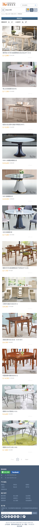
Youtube (2, 516)
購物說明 (3, 498)
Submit (34, 513)
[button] (9, 22)
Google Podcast (18, 516)
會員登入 (15, 498)
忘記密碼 (28, 495)
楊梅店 (3, 484)
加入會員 (15, 500)
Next (26, 459)
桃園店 (27, 484)
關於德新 (3, 495)
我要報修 (3, 500)
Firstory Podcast (24, 516)
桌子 (9, 14)
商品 (7, 14)
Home (3, 14)
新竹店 (27, 487)
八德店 (3, 487)
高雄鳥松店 (4, 489)
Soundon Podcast (21, 516)
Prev (12, 459)
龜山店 (15, 487)
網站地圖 (19, 526)
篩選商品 (19, 18)
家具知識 (28, 498)
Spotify (11, 516)
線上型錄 (15, 495)
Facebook (5, 516)
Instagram (8, 516)
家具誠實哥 (29, 500)
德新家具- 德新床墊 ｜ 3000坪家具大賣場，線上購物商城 (9, 4)
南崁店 (15, 484)
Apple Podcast (15, 516)
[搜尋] (35, 6)
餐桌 (12, 14)
